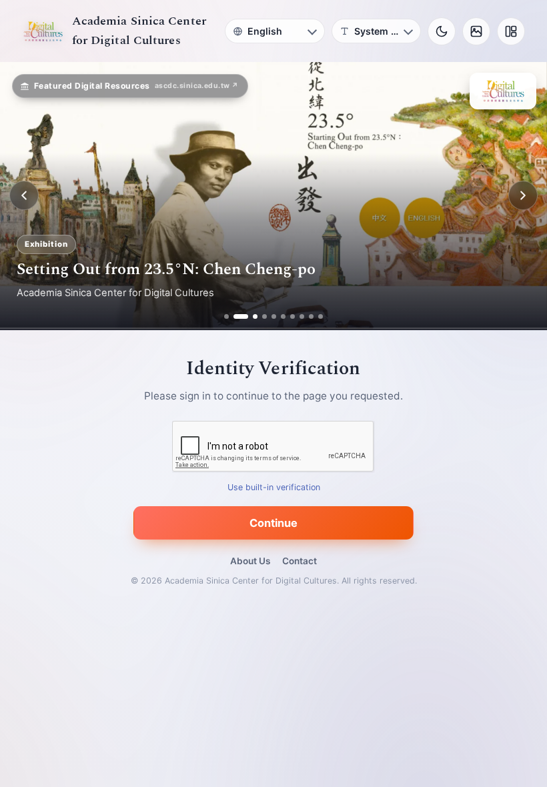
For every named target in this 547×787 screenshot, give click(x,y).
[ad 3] (250, 316)
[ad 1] (226, 316)
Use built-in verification (273, 487)
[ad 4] (264, 316)
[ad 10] (320, 316)
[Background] (476, 31)
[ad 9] (311, 316)
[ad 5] (273, 316)
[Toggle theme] (442, 31)
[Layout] (511, 31)
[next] (523, 195)
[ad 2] (235, 316)
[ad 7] (292, 316)
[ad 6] (283, 316)
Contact (299, 561)
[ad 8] (302, 316)
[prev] (24, 195)
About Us (250, 561)
